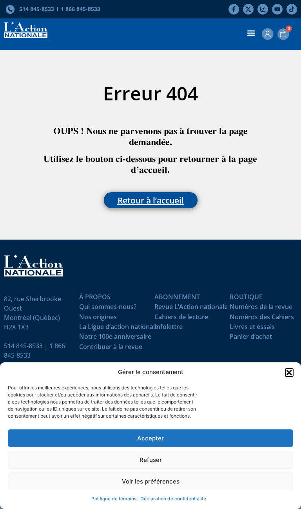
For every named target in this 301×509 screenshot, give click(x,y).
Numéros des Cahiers (262, 318)
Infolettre (168, 328)
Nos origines (98, 318)
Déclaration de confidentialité (173, 499)
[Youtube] (277, 9)
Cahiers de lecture (181, 318)
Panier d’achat (251, 338)
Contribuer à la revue (110, 348)
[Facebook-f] (233, 9)
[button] (289, 372)
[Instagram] (262, 9)
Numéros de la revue (261, 308)
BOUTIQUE (246, 298)
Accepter (150, 438)
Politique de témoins (113, 499)
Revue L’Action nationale (191, 308)
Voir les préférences (151, 481)
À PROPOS (95, 298)
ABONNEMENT (177, 298)
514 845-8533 (23, 346)
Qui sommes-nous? (107, 308)
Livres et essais (252, 328)
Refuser (151, 460)
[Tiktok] (291, 9)
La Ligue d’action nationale (118, 328)
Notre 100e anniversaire (115, 338)
